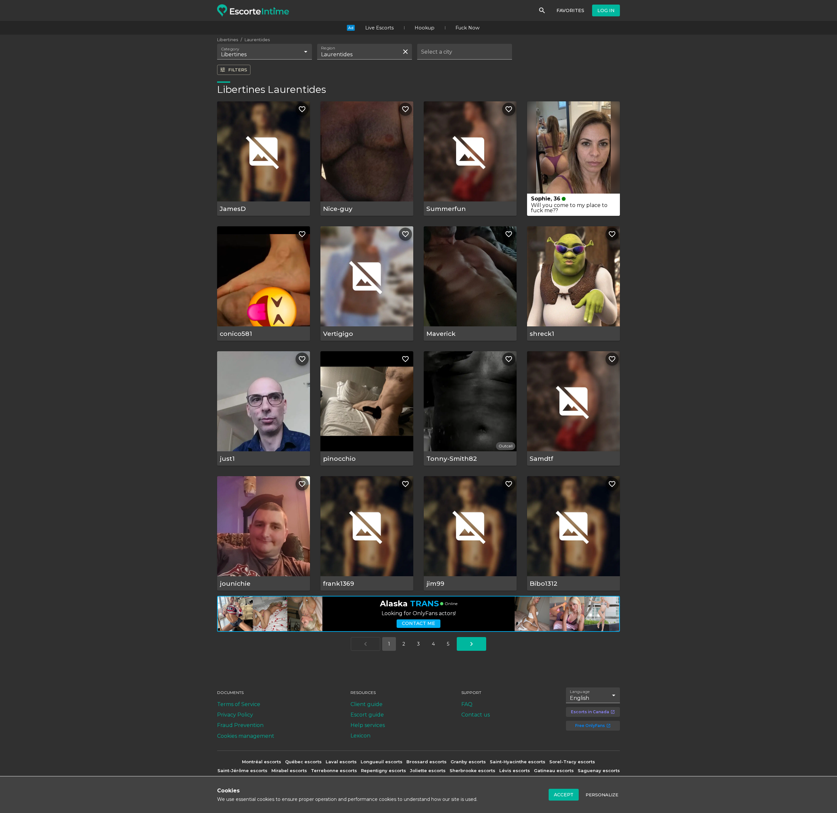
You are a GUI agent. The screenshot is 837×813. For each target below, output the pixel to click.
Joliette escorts (428, 770)
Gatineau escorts (554, 770)
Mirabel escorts (289, 770)
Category (230, 49)
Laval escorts (341, 761)
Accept (563, 795)
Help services (367, 725)
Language (580, 691)
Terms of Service (238, 704)
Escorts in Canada (590, 711)
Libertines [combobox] (234, 54)
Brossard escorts (426, 761)
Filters (237, 69)
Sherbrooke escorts (472, 770)
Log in (606, 10)
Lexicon (360, 736)
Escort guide (367, 715)
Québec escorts (303, 761)
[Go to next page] (471, 644)
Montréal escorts (261, 761)
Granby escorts (468, 761)
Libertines (227, 39)
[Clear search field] (405, 51)
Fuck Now (467, 28)
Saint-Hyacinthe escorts (517, 761)
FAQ (466, 704)
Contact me (418, 623)
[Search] (542, 10)
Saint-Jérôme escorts (242, 770)
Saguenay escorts (599, 770)
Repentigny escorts (383, 770)
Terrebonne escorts (334, 770)
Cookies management (245, 736)
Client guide (366, 704)
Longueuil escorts (381, 761)
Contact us (475, 715)
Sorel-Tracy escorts (572, 761)
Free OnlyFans (590, 725)
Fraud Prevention (240, 725)
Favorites (570, 10)
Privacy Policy (235, 715)
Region (328, 48)
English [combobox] (579, 698)
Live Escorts (379, 28)
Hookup (425, 28)
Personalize (602, 794)
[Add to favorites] (302, 109)
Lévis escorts (514, 770)
